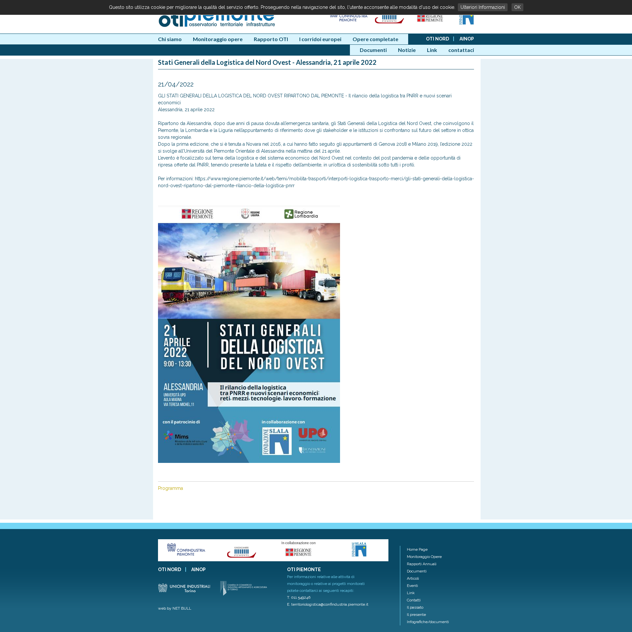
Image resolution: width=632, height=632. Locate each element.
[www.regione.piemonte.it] (431, 23)
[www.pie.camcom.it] (390, 23)
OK (517, 7)
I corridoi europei (320, 39)
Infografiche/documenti (428, 621)
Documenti (373, 50)
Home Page (417, 549)
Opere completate (375, 39)
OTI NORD (437, 38)
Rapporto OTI (271, 39)
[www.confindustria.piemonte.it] (348, 23)
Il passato (415, 607)
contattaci (461, 50)
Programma (170, 488)
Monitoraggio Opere (424, 556)
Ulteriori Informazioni (483, 7)
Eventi (412, 585)
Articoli (413, 578)
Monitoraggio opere (218, 39)
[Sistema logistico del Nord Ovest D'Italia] (466, 23)
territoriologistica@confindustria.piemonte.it (329, 604)
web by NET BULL (174, 608)
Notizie (407, 50)
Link (432, 50)
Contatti (414, 600)
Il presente (416, 614)
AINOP (467, 38)
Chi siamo (170, 39)
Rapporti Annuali (421, 564)
